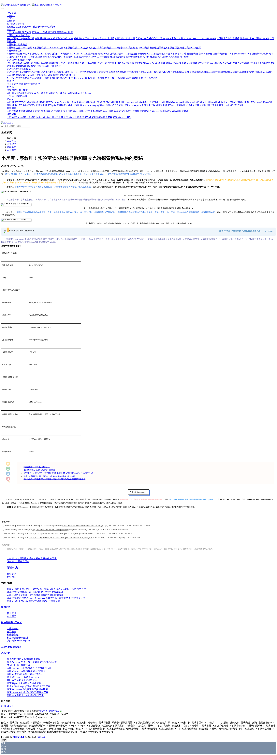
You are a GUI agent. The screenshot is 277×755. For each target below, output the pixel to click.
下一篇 (18, 561)
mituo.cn (41, 737)
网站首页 (11, 12)
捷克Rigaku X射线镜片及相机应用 (24, 683)
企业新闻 (11, 150)
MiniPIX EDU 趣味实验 (18, 665)
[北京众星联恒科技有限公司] (138, 4)
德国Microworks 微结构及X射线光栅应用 (27, 671)
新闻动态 (11, 147)
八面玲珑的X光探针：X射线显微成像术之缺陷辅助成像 (35, 595)
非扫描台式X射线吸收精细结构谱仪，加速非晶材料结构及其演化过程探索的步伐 (54, 479)
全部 (9, 32)
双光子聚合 (12, 634)
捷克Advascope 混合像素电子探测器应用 (27, 689)
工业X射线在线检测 (11, 647)
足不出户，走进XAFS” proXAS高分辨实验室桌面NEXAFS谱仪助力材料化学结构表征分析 (58, 473)
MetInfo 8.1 (18, 737)
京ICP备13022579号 (49, 711)
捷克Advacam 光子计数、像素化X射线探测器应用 (32, 662)
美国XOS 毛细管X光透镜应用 (22, 680)
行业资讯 (11, 574)
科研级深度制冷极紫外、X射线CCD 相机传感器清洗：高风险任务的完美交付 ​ (46, 589)
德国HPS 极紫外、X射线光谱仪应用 (25, 695)
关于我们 (11, 144)
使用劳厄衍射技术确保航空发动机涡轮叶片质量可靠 (33, 601)
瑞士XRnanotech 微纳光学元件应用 (24, 677)
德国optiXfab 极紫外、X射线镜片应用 (26, 674)
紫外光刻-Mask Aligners (18, 640)
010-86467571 (8, 706)
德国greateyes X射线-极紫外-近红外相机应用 (29, 668)
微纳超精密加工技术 (11, 622)
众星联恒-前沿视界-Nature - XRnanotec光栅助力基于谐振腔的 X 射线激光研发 (46, 598)
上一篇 (32, 558)
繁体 (4, 740)
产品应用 (5, 653)
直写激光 (11, 631)
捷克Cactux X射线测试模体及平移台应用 (27, 692)
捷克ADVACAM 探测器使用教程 (23, 659)
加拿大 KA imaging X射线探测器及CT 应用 (28, 686)
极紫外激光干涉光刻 (17, 637)
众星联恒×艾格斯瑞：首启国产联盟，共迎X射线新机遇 (35, 592)
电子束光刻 (12, 628)
